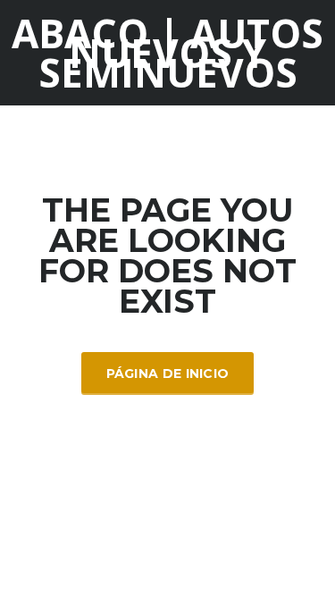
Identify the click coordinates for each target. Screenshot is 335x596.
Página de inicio (168, 373)
